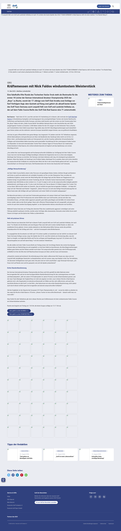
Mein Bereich (10, 502)
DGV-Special (10, 499)
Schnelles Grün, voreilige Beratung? (98, 457)
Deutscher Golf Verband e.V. (15, 505)
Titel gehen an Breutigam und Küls (26, 457)
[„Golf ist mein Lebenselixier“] (48, 454)
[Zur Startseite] (9, 5)
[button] (8, 475)
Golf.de (9, 11)
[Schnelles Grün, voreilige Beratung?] (84, 454)
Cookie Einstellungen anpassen (90, 523)
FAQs (8, 496)
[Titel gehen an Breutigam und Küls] (12, 454)
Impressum (111, 523)
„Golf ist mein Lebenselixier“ (65, 456)
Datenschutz (103, 523)
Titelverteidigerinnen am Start (104, 103)
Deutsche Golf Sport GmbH (14, 508)
